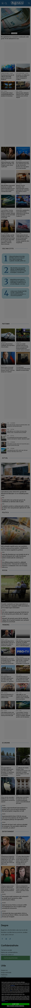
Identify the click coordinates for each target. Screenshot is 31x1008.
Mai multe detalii (13, 985)
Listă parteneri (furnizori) (5, 1001)
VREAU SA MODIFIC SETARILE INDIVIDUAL (15, 1005)
